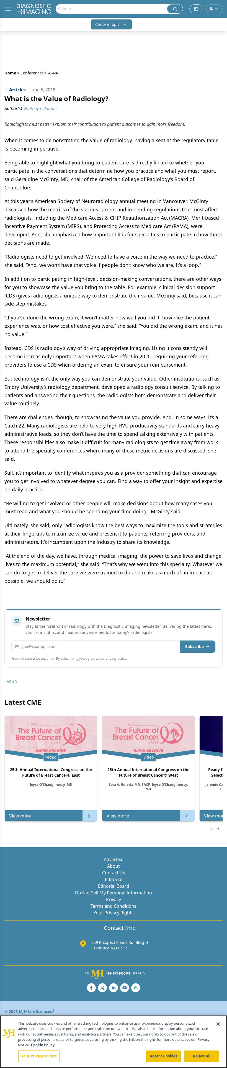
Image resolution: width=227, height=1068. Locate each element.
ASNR (12, 681)
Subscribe (194, 646)
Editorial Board (113, 886)
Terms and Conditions (113, 906)
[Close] (218, 1024)
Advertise (113, 859)
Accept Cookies (163, 1056)
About (113, 866)
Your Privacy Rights (114, 913)
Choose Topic (107, 24)
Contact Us (113, 873)
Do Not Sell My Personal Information (113, 893)
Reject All (201, 1056)
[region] (113, 1041)
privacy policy (115, 658)
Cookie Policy (43, 1044)
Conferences (32, 73)
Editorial (113, 879)
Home (10, 73)
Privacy (113, 899)
